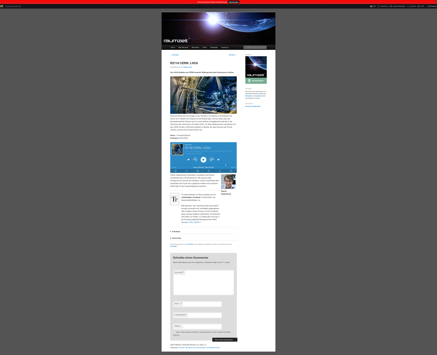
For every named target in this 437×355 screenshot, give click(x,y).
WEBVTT (197, 222)
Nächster (233, 55)
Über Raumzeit (183, 47)
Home (173, 47)
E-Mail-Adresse (180, 315)
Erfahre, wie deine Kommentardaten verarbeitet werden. (199, 347)
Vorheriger (174, 55)
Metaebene (249, 96)
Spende (258, 96)
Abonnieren (195, 47)
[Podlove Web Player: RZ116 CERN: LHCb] (203, 157)
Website (177, 326)
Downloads (214, 47)
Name (178, 303)
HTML (190, 222)
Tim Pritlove (190, 244)
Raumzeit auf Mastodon (253, 106)
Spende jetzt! (233, 2)
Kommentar (179, 272)
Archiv (205, 47)
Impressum (225, 47)
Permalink (173, 246)
